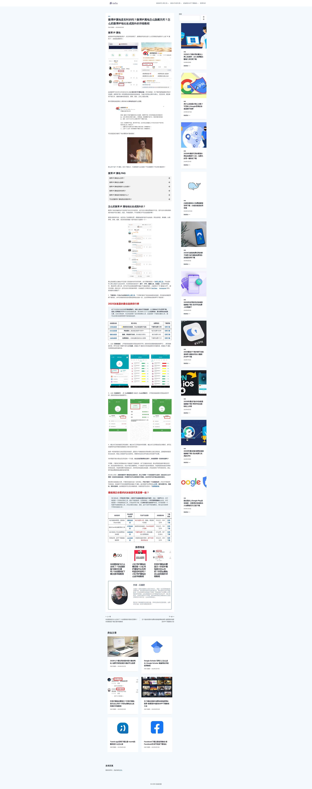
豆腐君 (112, 27)
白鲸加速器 (113, 338)
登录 (120, 770)
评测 (185, 51)
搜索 (180, 14)
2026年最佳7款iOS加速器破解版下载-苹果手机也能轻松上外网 (193, 403)
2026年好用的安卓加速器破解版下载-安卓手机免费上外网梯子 (193, 304)
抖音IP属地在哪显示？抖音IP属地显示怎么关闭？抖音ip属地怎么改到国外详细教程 (161, 570)
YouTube (154, 288)
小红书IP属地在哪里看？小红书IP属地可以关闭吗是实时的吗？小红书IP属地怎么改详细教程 (139, 570)
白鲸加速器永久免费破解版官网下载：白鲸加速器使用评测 (193, 205)
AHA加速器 (113, 331)
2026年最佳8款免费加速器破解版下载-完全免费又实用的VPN (194, 453)
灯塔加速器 (113, 327)
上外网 (155, 484)
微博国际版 (155, 486)
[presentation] (118, 555)
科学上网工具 (159, 281)
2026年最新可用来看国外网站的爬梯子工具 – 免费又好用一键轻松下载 (193, 156)
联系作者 (203, 3)
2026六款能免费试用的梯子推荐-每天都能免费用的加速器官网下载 (193, 255)
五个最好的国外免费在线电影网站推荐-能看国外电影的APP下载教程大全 (158, 619)
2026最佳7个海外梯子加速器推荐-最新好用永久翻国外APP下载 (194, 354)
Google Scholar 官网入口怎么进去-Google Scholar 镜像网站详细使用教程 (156, 663)
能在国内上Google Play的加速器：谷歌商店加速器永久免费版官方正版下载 (193, 503)
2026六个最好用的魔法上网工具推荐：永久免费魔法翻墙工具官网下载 (193, 56)
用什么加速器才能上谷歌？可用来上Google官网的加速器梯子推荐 (193, 106)
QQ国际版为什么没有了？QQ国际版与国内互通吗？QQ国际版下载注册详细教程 (117, 569)
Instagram (162, 288)
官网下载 (167, 327)
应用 (109, 16)
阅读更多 (187, 65)
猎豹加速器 (113, 334)
